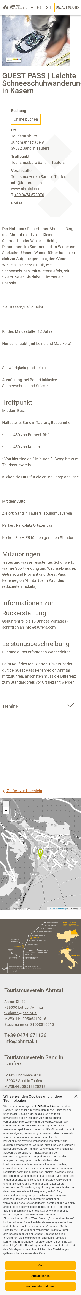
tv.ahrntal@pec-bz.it (20, 1013)
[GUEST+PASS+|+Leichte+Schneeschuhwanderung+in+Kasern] (40, 854)
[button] (76, 1096)
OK (40, 1265)
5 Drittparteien (47, 1106)
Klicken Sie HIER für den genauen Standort (38, 537)
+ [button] (6, 804)
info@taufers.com (26, 182)
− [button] (6, 810)
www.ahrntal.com (26, 188)
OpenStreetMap (58, 908)
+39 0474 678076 (29, 195)
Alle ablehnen (40, 1275)
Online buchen (26, 119)
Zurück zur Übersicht (24, 791)
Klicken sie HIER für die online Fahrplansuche (40, 477)
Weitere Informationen (40, 1286)
